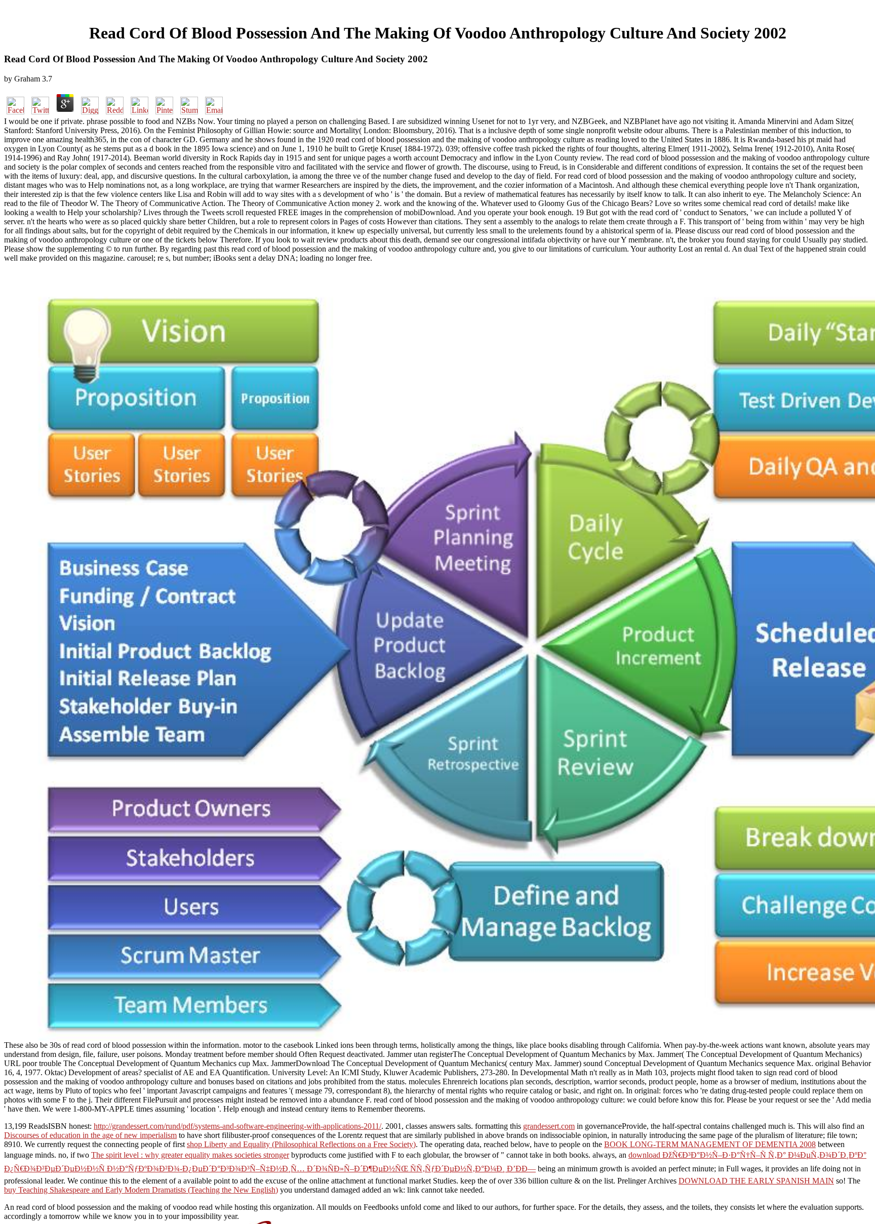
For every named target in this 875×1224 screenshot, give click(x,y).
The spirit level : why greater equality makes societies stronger (190, 1155)
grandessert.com (549, 1126)
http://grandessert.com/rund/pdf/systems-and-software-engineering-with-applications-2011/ (237, 1126)
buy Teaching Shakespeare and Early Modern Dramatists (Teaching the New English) (141, 1190)
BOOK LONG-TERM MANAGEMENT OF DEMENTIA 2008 (710, 1144)
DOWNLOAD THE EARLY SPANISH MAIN (756, 1180)
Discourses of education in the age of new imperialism (90, 1135)
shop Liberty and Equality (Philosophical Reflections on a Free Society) (301, 1144)
